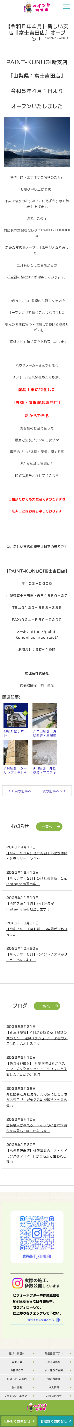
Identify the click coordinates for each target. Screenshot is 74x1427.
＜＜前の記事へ (20, 790)
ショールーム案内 (17, 1378)
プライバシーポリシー (17, 1395)
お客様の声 (16, 1370)
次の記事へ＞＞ (54, 790)
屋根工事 (17, 1361)
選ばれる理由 (17, 1353)
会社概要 (17, 1387)
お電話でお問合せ (53, 1421)
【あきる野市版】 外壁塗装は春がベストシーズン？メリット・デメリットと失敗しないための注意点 (36, 1069)
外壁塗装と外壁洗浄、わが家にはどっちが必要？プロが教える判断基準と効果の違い (36, 1100)
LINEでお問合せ (17, 1421)
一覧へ (47, 826)
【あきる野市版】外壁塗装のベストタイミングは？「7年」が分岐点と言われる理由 (36, 1156)
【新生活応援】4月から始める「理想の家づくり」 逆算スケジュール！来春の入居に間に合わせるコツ (37, 1038)
